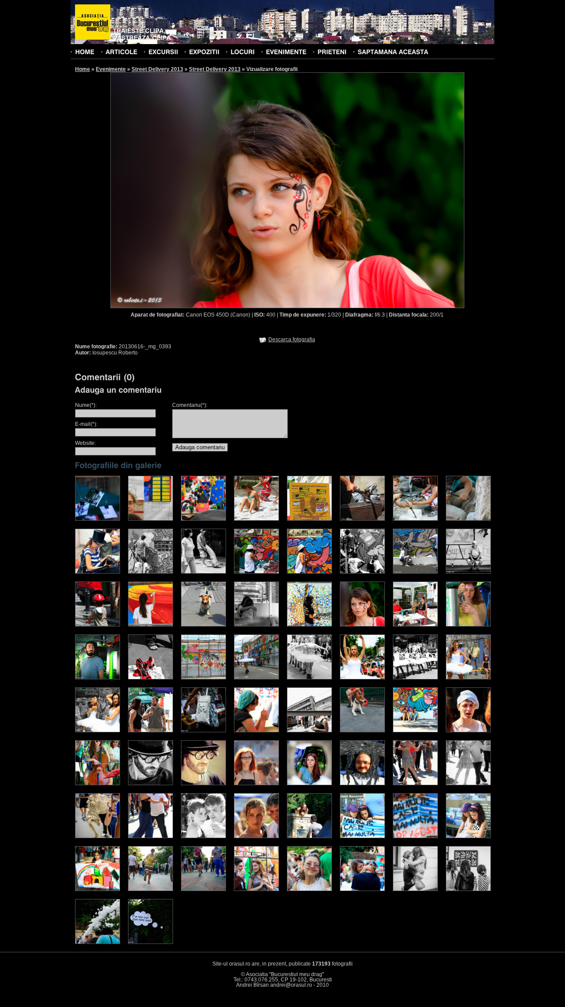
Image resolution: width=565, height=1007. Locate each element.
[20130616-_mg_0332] (309, 519)
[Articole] (121, 51)
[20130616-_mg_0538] (203, 730)
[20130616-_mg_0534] (150, 730)
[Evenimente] (286, 51)
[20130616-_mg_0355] (362, 572)
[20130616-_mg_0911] (309, 889)
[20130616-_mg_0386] (309, 625)
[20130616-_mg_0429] (97, 678)
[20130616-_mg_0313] (97, 519)
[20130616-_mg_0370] (97, 625)
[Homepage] (92, 22)
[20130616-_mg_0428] (468, 625)
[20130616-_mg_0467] (203, 678)
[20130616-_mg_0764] (415, 836)
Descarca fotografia (291, 339)
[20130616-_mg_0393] (362, 625)
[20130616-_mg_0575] (362, 730)
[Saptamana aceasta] (393, 51)
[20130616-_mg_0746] (309, 836)
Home (82, 69)
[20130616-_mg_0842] (203, 889)
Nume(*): (86, 405)
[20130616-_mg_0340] (468, 519)
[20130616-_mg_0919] (362, 889)
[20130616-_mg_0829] (150, 889)
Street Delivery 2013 (157, 69)
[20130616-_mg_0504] (415, 678)
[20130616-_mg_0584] (468, 730)
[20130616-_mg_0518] (97, 730)
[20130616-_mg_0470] (256, 678)
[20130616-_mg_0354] (309, 572)
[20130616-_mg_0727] (256, 836)
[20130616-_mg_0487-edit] (362, 678)
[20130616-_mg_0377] (256, 625)
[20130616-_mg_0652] (415, 783)
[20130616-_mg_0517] (468, 678)
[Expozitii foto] (204, 51)
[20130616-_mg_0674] (150, 836)
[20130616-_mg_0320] (203, 519)
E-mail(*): (86, 424)
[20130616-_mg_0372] (150, 625)
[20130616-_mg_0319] (150, 519)
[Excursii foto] (163, 51)
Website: (85, 443)
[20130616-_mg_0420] (415, 625)
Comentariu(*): (189, 405)
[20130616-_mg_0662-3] (97, 836)
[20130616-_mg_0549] (309, 730)
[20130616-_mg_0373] (203, 625)
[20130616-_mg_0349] (203, 572)
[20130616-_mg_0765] (468, 836)
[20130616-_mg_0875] (468, 889)
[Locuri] (242, 51)
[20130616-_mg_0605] (97, 783)
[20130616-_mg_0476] (309, 678)
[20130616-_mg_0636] (256, 783)
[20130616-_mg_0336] (415, 519)
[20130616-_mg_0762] (362, 836)
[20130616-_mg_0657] (468, 783)
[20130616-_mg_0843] (256, 889)
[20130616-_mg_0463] (150, 678)
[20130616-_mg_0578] (415, 730)
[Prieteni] (332, 51)
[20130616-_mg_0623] (203, 783)
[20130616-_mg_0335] (362, 519)
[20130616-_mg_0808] (97, 889)
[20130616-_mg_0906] (97, 942)
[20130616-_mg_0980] (415, 889)
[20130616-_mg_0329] (256, 519)
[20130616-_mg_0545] (256, 730)
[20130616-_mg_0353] (256, 572)
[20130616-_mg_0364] (468, 572)
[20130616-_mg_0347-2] (150, 572)
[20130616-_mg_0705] (203, 836)
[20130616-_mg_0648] (362, 783)
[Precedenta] (198, 189)
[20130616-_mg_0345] (97, 572)
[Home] (84, 51)
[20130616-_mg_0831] (150, 942)
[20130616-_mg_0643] (309, 783)
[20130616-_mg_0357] (415, 572)
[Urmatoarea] (376, 189)
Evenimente (111, 69)
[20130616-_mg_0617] (150, 783)
